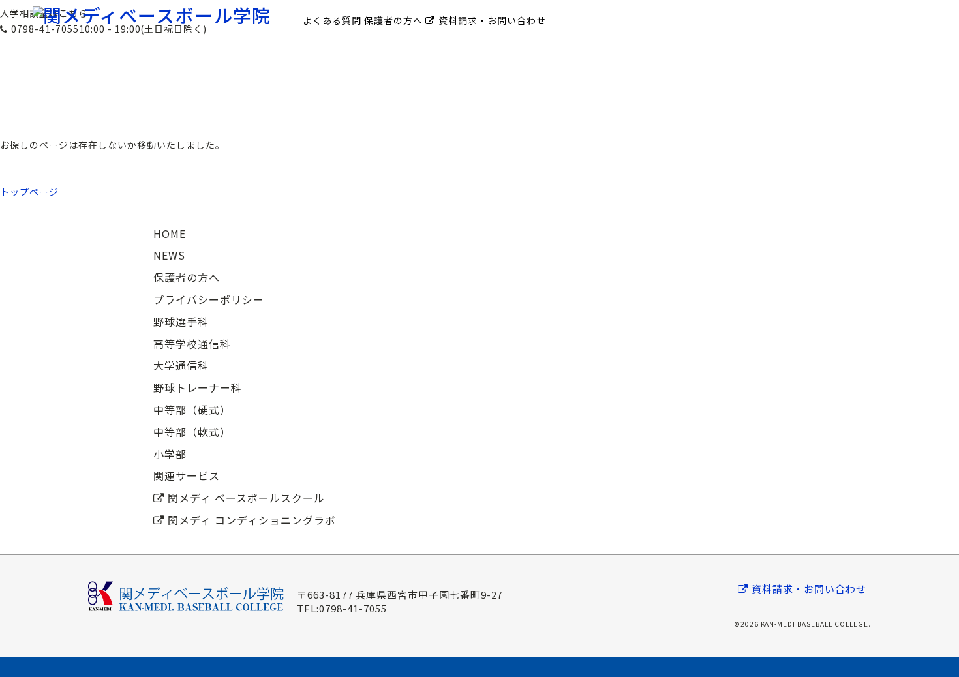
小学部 (479, 69)
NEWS (169, 255)
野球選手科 (480, 43)
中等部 (479, 56)
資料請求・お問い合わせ (492, 20)
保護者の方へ (393, 20)
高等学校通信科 (192, 344)
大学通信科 (181, 365)
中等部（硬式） (192, 409)
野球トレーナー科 (479, 82)
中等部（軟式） (192, 432)
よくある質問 (332, 20)
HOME (169, 233)
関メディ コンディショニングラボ (252, 520)
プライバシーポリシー (208, 299)
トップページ (29, 191)
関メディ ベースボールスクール (246, 497)
